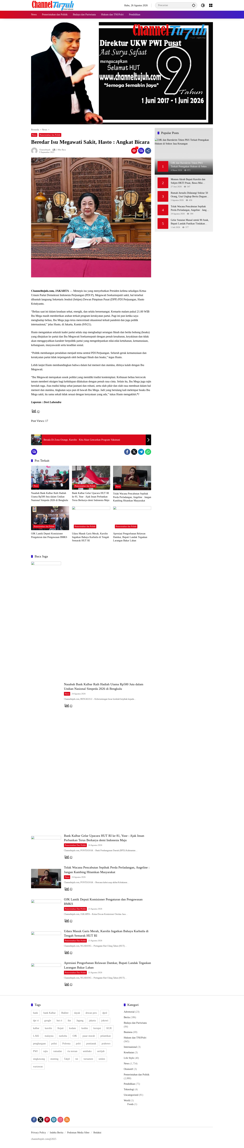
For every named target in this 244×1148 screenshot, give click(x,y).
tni (76, 1059)
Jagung (79, 1020)
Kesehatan (129, 1052)
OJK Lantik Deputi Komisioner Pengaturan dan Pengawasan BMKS (49, 535)
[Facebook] (127, 452)
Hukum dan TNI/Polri (135, 1037)
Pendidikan (129, 1084)
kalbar (36, 1028)
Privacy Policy (38, 1132)
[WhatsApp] (148, 452)
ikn (69, 1020)
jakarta (92, 1020)
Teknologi (129, 1089)
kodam (72, 1028)
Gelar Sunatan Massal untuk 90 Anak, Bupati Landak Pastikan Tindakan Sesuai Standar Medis (190, 222)
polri (78, 1043)
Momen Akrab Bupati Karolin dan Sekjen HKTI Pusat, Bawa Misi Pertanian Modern (188, 181)
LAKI (36, 1036)
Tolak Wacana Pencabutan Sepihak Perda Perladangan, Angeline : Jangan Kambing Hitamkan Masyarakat (132, 497)
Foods (130, 1104)
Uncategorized (131, 1095)
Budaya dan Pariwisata (135, 1023)
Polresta (66, 1043)
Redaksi (97, 1132)
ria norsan (72, 1051)
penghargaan (39, 1043)
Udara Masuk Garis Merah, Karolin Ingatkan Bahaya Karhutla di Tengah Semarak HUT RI (90, 537)
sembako (87, 1051)
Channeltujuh (44, 150)
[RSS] (67, 1119)
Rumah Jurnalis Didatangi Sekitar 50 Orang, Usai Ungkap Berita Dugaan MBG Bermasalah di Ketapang (189, 195)
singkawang (39, 1059)
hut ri (59, 1020)
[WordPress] (54, 1119)
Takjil (67, 1059)
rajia (45, 1051)
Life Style (129, 1058)
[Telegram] (141, 452)
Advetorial (129, 1011)
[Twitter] (134, 452)
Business (128, 1032)
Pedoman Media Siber (78, 1132)
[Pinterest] (47, 1119)
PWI (35, 1051)
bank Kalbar (49, 1013)
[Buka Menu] (211, 5)
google (47, 1020)
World (127, 1100)
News (34, 135)
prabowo (106, 1043)
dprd (104, 1013)
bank (35, 1013)
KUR (109, 1028)
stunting (54, 1059)
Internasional (130, 1047)
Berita (127, 1017)
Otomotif (128, 1069)
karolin (48, 1028)
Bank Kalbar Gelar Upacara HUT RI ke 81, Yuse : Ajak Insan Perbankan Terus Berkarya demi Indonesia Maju (90, 496)
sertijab (100, 1051)
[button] (193, 5)
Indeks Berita (56, 1132)
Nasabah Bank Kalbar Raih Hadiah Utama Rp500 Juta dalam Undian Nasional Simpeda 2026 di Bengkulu (49, 496)
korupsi (97, 1028)
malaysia (49, 1036)
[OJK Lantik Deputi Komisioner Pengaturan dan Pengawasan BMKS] (50, 518)
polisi (54, 1043)
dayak (77, 1013)
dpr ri (36, 1020)
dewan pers (91, 1013)
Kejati (61, 1028)
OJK (75, 1036)
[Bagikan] (148, 151)
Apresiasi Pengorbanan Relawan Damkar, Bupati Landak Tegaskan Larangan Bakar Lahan (130, 537)
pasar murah (89, 1036)
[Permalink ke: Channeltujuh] (35, 151)
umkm (102, 1059)
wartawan (38, 1066)
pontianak (91, 1043)
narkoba (63, 1036)
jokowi (104, 1020)
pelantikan (105, 1036)
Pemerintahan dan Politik (50, 135)
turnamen (88, 1059)
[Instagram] (60, 1119)
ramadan (57, 1051)
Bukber (65, 1013)
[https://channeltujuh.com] (53, 5)
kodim (84, 1028)
